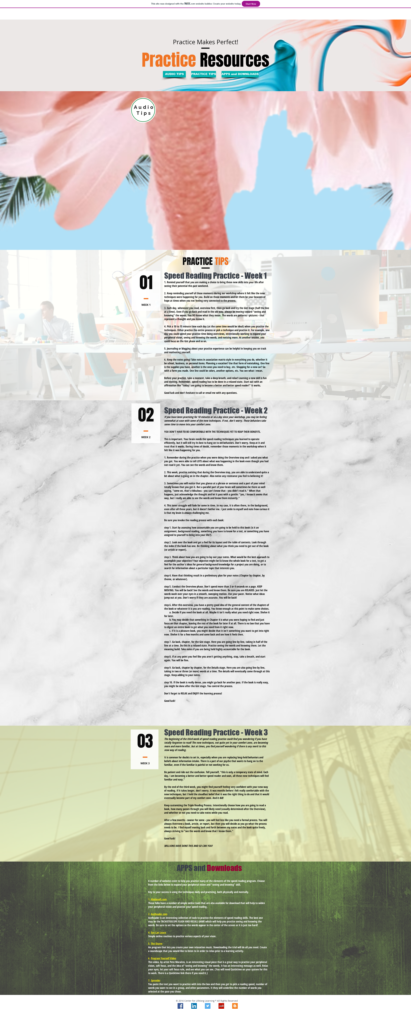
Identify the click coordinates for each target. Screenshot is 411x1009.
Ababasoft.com (159, 899)
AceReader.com (159, 914)
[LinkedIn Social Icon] (194, 1006)
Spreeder (155, 980)
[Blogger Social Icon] (235, 1006)
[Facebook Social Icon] (180, 1006)
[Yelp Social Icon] (221, 1006)
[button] (174, 74)
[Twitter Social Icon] (207, 1006)
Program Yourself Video (163, 958)
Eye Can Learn (158, 932)
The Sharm (156, 943)
